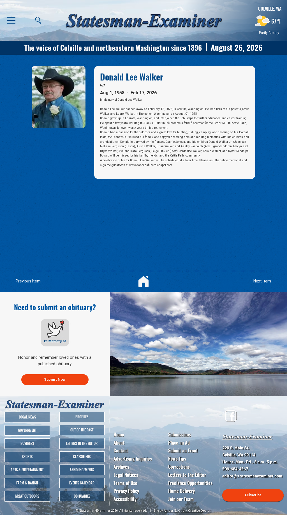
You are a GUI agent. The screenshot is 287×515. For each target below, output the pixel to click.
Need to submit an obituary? (55, 307)
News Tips (177, 458)
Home (119, 434)
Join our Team (181, 499)
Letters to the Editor (187, 475)
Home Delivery (181, 491)
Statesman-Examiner (247, 436)
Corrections (179, 466)
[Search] (38, 20)
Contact (121, 450)
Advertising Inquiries (133, 458)
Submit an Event (183, 450)
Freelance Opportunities (190, 483)
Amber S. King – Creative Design (187, 510)
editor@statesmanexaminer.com (252, 476)
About (119, 442)
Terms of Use (125, 483)
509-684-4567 (235, 469)
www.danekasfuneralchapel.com (150, 165)
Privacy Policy (126, 491)
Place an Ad (179, 442)
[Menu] (11, 20)
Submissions (179, 434)
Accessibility (125, 499)
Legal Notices (126, 475)
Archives (121, 466)
